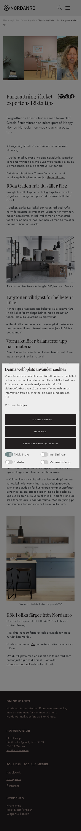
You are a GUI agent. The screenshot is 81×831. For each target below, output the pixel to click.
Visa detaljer (17, 405)
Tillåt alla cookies (40, 419)
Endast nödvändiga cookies (40, 443)
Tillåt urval (41, 431)
